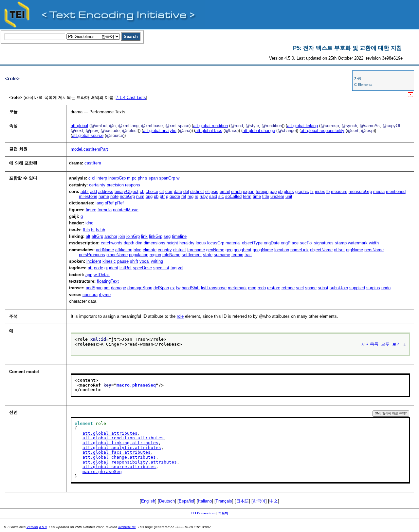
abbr (85, 191)
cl (93, 178)
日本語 (242, 501)
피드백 (223, 513)
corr (169, 191)
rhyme (105, 294)
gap (273, 191)
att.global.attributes (109, 433)
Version (32, 527)
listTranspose (214, 287)
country (165, 249)
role (180, 316)
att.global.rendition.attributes (123, 437)
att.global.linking (302, 125)
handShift (191, 287)
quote (175, 196)
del (186, 191)
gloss (289, 191)
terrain (237, 254)
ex (172, 287)
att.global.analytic (159, 130)
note (114, 196)
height (172, 242)
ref (183, 196)
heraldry (186, 242)
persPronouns (92, 254)
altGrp (97, 236)
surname (222, 254)
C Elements (363, 84)
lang (99, 202)
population (138, 254)
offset (339, 249)
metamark (237, 287)
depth (129, 242)
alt (88, 236)
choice (152, 191)
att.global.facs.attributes (116, 452)
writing (157, 261)
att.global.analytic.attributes (121, 447)
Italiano (205, 501)
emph (236, 191)
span (153, 178)
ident (113, 267)
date (178, 191)
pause (123, 261)
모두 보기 (391, 344)
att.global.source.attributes (119, 466)
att (90, 267)
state (207, 254)
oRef (109, 202)
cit (161, 191)
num (140, 196)
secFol (306, 242)
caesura (90, 294)
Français (224, 501)
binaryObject (126, 191)
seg (167, 236)
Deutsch (167, 501)
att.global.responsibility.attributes (129, 462)
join (121, 236)
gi (106, 267)
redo (262, 287)
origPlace (290, 242)
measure (339, 191)
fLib (86, 229)
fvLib (100, 229)
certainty (97, 184)
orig (149, 196)
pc (134, 178)
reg (190, 196)
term (247, 196)
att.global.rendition (210, 125)
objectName (321, 249)
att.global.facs (208, 130)
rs (196, 196)
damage (118, 287)
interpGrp (117, 178)
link (144, 236)
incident (93, 261)
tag (173, 267)
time (257, 196)
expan (248, 191)
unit (288, 196)
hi (312, 191)
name (104, 196)
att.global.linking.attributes (120, 442)
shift (134, 261)
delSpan (161, 287)
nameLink (299, 249)
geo (229, 249)
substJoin (339, 287)
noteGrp (127, 196)
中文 (273, 501)
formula (105, 209)
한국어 (259, 501)
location (281, 249)
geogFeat (242, 249)
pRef (119, 202)
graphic (302, 191)
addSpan (94, 287)
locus (201, 242)
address (105, 191)
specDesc (142, 267)
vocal (144, 261)
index (320, 191)
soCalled (233, 196)
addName (105, 249)
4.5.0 (43, 527)
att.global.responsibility (322, 130)
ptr (162, 196)
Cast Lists (131, 97)
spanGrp (167, 178)
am (107, 287)
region (155, 254)
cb (142, 191)
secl (300, 287)
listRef (125, 267)
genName (215, 249)
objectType (252, 242)
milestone (88, 196)
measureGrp (360, 191)
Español (186, 501)
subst (323, 287)
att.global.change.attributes (119, 457)
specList (161, 267)
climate (149, 249)
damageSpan (139, 287)
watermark (358, 242)
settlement (192, 254)
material (233, 242)
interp (102, 178)
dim (139, 242)
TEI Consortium (203, 513)
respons (132, 184)
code (98, 267)
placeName (117, 254)
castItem (92, 163)
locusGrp (215, 242)
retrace (288, 287)
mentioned (396, 191)
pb (156, 196)
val (180, 267)
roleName (171, 254)
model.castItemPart (89, 149)
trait (248, 254)
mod (252, 287)
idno (89, 222)
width (374, 242)
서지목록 (369, 344)
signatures (324, 242)
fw (178, 287)
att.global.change (259, 130)
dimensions (154, 242)
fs (93, 229)
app (88, 274)
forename (196, 249)
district (179, 249)
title (265, 196)
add (93, 191)
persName (374, 249)
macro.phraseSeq (136, 385)
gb (280, 191)
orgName (354, 249)
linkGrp (155, 236)
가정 (357, 78)
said (213, 196)
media (379, 191)
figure (91, 209)
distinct (197, 191)
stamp (341, 242)
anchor (110, 236)
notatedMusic (125, 209)
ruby (204, 196)
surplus (373, 287)
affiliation (123, 249)
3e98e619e (127, 527)
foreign (262, 191)
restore (273, 287)
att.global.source (87, 135)
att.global (79, 125)
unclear (277, 196)
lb (328, 191)
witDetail (102, 274)
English (148, 501)
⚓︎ (404, 344)
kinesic (109, 261)
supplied (357, 287)
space (311, 287)
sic (221, 196)
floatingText (108, 281)
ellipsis (211, 191)
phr (141, 178)
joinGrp (133, 236)
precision (115, 184)
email (225, 191)
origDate (272, 242)
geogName (263, 249)
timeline (179, 236)
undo (386, 287)
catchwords (111, 242)
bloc (137, 249)
